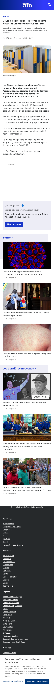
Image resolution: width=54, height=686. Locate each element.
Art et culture (8, 556)
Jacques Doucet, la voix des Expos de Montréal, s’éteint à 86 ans (25, 404)
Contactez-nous (9, 653)
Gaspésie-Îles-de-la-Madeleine (15, 639)
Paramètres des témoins (13, 545)
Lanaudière (7, 615)
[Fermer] (50, 659)
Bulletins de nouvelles (12, 527)
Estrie (5, 609)
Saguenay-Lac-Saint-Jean (14, 642)
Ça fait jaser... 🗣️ (14, 206)
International (8, 565)
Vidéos (6, 533)
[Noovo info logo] (27, 5)
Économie (7, 559)
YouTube (6, 539)
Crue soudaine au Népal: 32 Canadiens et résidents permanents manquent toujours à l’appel (27, 489)
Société (6, 580)
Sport (5, 583)
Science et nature (10, 577)
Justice (6, 568)
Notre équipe (8, 524)
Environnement (9, 562)
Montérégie (7, 630)
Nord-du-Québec (10, 621)
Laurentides (8, 627)
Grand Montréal (9, 612)
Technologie (8, 586)
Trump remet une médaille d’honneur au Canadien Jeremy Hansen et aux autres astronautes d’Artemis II (27, 446)
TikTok (5, 542)
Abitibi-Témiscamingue (12, 596)
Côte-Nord (7, 624)
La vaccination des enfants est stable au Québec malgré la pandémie (26, 314)
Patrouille (7, 571)
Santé (6, 17)
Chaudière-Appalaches (12, 606)
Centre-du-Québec (11, 603)
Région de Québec (10, 636)
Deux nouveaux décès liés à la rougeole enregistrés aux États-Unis (27, 355)
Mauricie (6, 618)
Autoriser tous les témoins (36, 681)
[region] (27, 670)
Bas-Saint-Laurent (10, 600)
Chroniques (7, 530)
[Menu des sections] (4, 5)
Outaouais (7, 633)
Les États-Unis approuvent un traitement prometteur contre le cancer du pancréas (22, 273)
